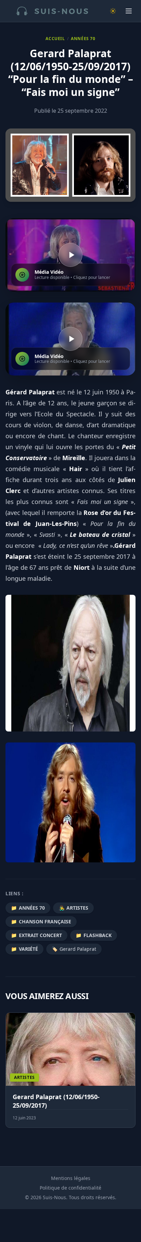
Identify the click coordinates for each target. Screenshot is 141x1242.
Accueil (55, 38)
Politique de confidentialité (70, 1187)
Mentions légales (70, 1178)
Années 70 (83, 38)
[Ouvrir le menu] (129, 11)
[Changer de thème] (113, 11)
